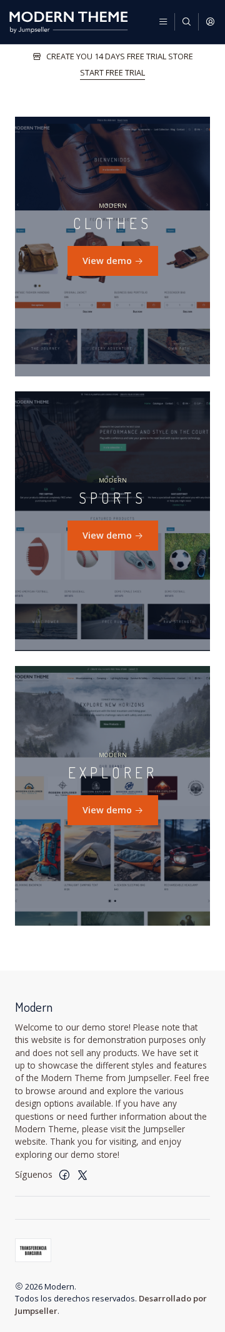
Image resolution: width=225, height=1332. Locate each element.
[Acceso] (210, 22)
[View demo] (112, 246)
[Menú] (163, 22)
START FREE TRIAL (112, 72)
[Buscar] (186, 22)
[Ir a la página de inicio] (68, 21)
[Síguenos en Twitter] (82, 1174)
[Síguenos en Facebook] (64, 1174)
